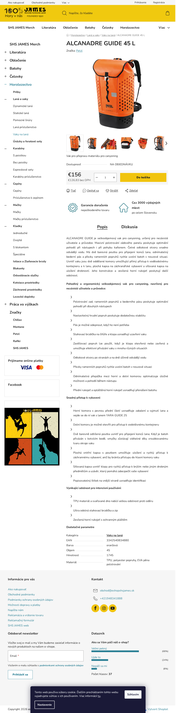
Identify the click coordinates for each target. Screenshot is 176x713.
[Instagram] (104, 608)
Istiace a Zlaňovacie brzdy (29, 261)
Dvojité (17, 240)
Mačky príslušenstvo (25, 219)
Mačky (17, 205)
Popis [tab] (102, 227)
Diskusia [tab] (129, 227)
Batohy (15, 68)
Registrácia (159, 2)
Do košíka (143, 177)
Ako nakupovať (16, 2)
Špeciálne (19, 254)
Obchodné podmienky (43, 2)
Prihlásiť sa (20, 674)
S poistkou (19, 155)
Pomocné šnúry (22, 120)
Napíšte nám (16, 610)
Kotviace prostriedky (26, 283)
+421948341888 (111, 598)
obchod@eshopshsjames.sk (117, 590)
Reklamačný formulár (21, 620)
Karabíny (18, 148)
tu (99, 696)
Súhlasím (133, 694)
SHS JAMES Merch (25, 44)
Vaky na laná (20, 134)
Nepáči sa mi (99, 666)
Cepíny (17, 184)
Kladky (17, 226)
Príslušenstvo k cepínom (28, 198)
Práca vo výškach (24, 304)
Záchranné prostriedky (27, 290)
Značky (15, 312)
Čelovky (16, 76)
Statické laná (21, 113)
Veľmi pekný (99, 648)
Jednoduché (20, 233)
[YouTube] (113, 608)
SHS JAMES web (18, 625)
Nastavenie (44, 705)
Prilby (16, 92)
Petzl (79, 51)
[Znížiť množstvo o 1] (96, 177)
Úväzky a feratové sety (27, 141)
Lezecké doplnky (24, 297)
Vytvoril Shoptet (158, 709)
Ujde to (96, 657)
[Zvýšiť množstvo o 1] (114, 177)
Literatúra (18, 52)
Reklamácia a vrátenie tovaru (25, 615)
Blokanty (18, 268)
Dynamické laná (22, 106)
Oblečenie (18, 60)
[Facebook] (95, 608)
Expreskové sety (23, 170)
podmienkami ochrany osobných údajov (61, 665)
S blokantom (21, 247)
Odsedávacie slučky (25, 275)
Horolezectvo (21, 84)
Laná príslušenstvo (24, 127)
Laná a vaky (20, 99)
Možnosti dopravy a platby (24, 605)
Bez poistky (20, 162)
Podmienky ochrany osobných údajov (30, 600)
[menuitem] (21, 27)
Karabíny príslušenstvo (27, 177)
